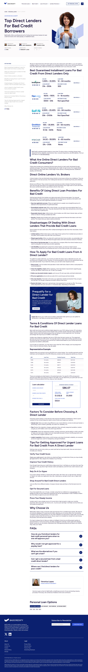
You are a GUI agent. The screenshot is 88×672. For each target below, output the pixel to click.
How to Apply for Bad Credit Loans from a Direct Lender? (13, 88)
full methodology (45, 154)
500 (31, 609)
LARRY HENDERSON (26, 45)
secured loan (73, 492)
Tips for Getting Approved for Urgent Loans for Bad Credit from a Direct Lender (14, 102)
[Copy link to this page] (39, 49)
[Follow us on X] (34, 49)
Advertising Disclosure (29, 649)
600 (40, 609)
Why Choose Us (8, 106)
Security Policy (27, 646)
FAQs (7, 109)
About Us (6, 644)
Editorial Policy (7, 649)
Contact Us (7, 646)
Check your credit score (36, 457)
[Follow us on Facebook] (36, 49)
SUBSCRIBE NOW (78, 624)
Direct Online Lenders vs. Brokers (13, 76)
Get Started (36, 308)
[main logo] (9, 3)
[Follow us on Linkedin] (10, 634)
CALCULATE (41, 404)
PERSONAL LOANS (12, 11)
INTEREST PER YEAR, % (37, 398)
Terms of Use (27, 648)
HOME (5, 11)
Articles (6, 651)
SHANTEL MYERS (41, 45)
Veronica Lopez (47, 581)
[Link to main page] (13, 620)
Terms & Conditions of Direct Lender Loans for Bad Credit (14, 92)
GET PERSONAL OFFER (73, 3)
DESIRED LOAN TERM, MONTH (39, 393)
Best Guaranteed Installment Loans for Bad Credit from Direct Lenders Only (14, 68)
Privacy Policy (27, 644)
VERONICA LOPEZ (11, 45)
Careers (6, 648)
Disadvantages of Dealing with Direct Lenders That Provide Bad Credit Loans (14, 83)
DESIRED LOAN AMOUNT (37, 388)
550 (37, 609)
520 (34, 609)
